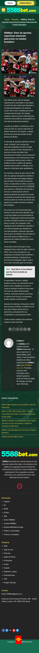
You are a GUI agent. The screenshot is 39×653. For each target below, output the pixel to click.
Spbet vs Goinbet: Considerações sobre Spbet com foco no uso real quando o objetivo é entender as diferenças (19, 423)
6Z (5, 505)
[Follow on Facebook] (3, 630)
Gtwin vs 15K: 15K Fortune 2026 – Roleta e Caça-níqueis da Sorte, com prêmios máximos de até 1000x (18, 414)
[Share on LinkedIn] (29, 329)
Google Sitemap (10, 582)
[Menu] (3, 10)
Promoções (8, 560)
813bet (6, 512)
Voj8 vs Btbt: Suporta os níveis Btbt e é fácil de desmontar (19, 406)
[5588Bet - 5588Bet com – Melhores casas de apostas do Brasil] (21, 10)
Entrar (10, 3)
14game (7, 501)
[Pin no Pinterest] (25, 329)
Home (7, 19)
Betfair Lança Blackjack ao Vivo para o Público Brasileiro (19, 431)
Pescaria (15, 19)
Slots (5, 546)
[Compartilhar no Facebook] (14, 329)
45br (5, 516)
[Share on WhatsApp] (10, 329)
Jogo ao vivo (8, 549)
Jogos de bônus (9, 557)
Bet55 (6, 509)
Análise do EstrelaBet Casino (12, 437)
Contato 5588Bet (10, 523)
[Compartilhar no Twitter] (17, 329)
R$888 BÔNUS (25, 3)
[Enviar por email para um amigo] (21, 329)
